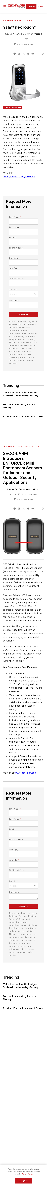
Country (14, 289)
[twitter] (23, 53)
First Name (15, 217)
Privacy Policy (27, 1174)
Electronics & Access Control (17, 20)
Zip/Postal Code (17, 278)
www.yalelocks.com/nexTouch (19, 176)
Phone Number (16, 248)
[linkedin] (19, 53)
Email (12, 237)
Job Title (14, 268)
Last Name (15, 227)
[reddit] (28, 53)
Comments (14, 300)
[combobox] (23, 294)
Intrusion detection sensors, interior (21, 447)
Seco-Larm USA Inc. (29, 489)
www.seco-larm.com (25, 772)
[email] (32, 53)
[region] (23, 1175)
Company (13, 258)
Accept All (23, 1181)
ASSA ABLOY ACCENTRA (29, 34)
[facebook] (14, 53)
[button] (5, 6)
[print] (42, 53)
